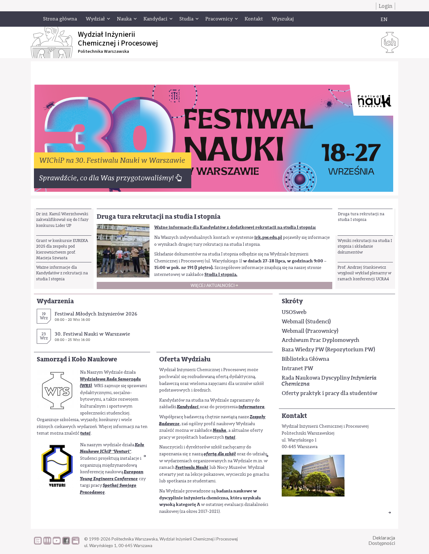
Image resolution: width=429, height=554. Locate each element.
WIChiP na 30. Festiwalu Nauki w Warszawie (113, 160)
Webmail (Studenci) (306, 321)
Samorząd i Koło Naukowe (77, 359)
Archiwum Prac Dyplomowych (320, 340)
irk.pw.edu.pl (268, 237)
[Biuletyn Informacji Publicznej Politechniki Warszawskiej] (75, 543)
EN (384, 19)
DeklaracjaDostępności (381, 540)
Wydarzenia (55, 301)
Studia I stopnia (220, 274)
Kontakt (294, 415)
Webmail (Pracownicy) (310, 331)
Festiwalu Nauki (192, 467)
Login (385, 6)
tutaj (85, 433)
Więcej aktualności (213, 285)
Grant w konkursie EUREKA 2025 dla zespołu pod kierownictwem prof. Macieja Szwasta (62, 249)
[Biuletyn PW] (47, 543)
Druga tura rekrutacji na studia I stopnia (361, 216)
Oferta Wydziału (185, 359)
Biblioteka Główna (305, 359)
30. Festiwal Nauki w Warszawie (92, 334)
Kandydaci (188, 407)
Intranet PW (297, 368)
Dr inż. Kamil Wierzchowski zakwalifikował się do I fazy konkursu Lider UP (62, 219)
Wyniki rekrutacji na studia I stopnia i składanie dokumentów (365, 246)
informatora (252, 407)
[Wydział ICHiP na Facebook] (66, 543)
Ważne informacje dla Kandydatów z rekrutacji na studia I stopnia (62, 273)
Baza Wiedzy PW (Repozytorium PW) (328, 349)
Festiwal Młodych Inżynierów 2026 (96, 313)
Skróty (292, 301)
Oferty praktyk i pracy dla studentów (329, 393)
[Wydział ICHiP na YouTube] (57, 543)
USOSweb (294, 312)
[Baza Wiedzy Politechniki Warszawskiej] (38, 543)
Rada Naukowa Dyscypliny (329, 381)
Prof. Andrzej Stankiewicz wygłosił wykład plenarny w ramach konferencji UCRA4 (364, 273)
